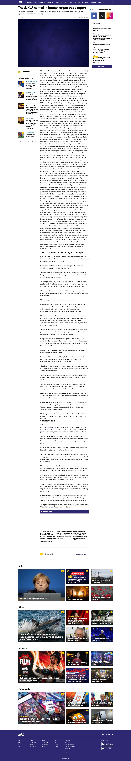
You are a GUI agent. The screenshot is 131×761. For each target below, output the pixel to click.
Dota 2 (94, 676)
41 (22, 132)
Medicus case (49, 427)
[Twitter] (102, 15)
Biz (18, 744)
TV (55, 742)
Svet (20, 596)
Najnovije (29, 2)
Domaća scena (71, 676)
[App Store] (107, 748)
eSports (44, 740)
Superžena (32, 746)
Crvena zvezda (30, 132)
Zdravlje (32, 740)
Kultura (32, 744)
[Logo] (20, 2)
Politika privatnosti (70, 746)
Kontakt (67, 752)
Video (56, 740)
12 (111, 693)
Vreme (56, 746)
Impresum (67, 742)
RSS (65, 750)
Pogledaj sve (101, 66)
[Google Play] (107, 744)
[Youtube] (112, 734)
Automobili (45, 744)
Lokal (43, 746)
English (56, 744)
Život (19, 746)
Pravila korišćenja (70, 744)
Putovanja (33, 742)
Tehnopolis (45, 742)
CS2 (69, 660)
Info (19, 740)
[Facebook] (94, 15)
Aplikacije (67, 748)
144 (41, 554)
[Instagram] (110, 15)
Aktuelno (70, 700)
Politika (94, 594)
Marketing (67, 740)
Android (94, 716)
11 (22, 118)
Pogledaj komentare (80, 554)
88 (22, 82)
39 (22, 93)
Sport (19, 742)
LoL (20, 675)
